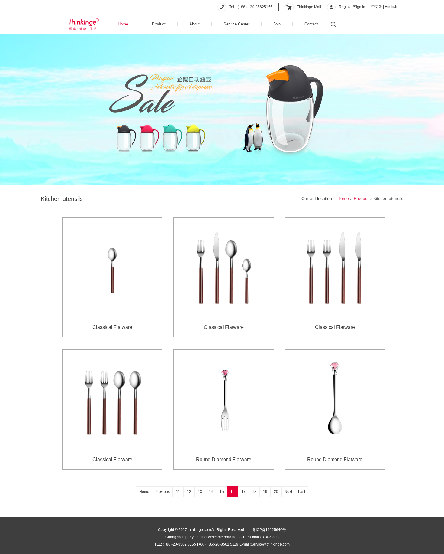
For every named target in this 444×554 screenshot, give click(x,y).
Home (123, 24)
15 (222, 492)
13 (200, 492)
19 (265, 492)
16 (232, 492)
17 (243, 492)
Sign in (359, 7)
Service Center (236, 24)
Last (301, 492)
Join (277, 24)
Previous (162, 492)
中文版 (376, 7)
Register (346, 7)
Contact (311, 24)
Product (159, 24)
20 (276, 492)
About (194, 24)
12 (189, 492)
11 (178, 492)
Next (288, 492)
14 (211, 492)
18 (254, 492)
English (391, 7)
